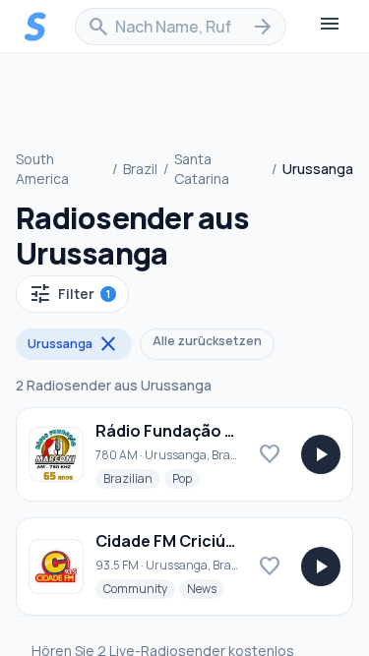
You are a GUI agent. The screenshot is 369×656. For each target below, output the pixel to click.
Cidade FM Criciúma (172, 541)
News (205, 588)
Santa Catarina (201, 168)
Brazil (140, 168)
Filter (69, 294)
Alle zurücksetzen (207, 340)
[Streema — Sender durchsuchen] (35, 26)
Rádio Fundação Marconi (192, 431)
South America (42, 168)
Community (139, 588)
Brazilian (131, 478)
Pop (186, 478)
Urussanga (74, 344)
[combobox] (180, 26)
